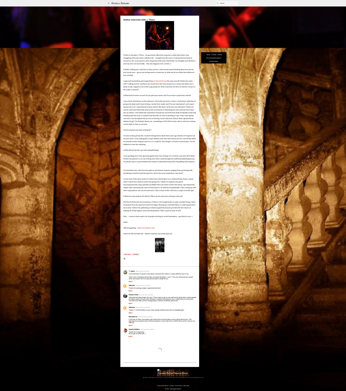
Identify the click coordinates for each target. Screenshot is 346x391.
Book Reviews (213, 61)
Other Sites (186, 385)
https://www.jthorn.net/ (146, 228)
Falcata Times (133, 295)
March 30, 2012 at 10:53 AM (145, 316)
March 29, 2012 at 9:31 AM (142, 271)
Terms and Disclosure (162, 385)
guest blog (127, 254)
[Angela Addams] (109, 3)
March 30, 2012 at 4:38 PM (147, 329)
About (208, 54)
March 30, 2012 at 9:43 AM (142, 307)
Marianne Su (133, 316)
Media (220, 54)
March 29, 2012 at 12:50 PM (143, 285)
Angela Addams (120, 3)
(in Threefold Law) (160, 81)
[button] (124, 259)
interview (135, 254)
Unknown (132, 285)
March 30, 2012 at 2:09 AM (146, 294)
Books (214, 54)
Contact (171, 385)
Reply (131, 281)
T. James (132, 271)
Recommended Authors (213, 58)
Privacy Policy (178, 385)
